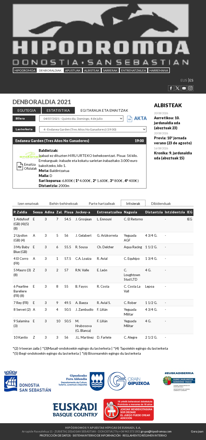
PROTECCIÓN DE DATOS (55, 435)
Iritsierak (133, 203)
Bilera (20, 118)
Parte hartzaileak (102, 203)
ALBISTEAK (91, 70)
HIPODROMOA (25, 70)
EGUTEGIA (27, 110)
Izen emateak (28, 203)
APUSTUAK (73, 70)
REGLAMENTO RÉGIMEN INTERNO (145, 435)
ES (191, 80)
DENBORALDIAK (50, 70)
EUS (184, 80)
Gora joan (197, 431)
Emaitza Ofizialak (30, 166)
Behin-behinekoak (63, 203)
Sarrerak (110, 70)
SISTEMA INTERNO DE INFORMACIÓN (97, 435)
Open (174, 120)
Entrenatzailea (133, 70)
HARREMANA (158, 70)
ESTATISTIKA (58, 110)
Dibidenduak (161, 203)
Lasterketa (24, 129)
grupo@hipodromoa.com (156, 431)
